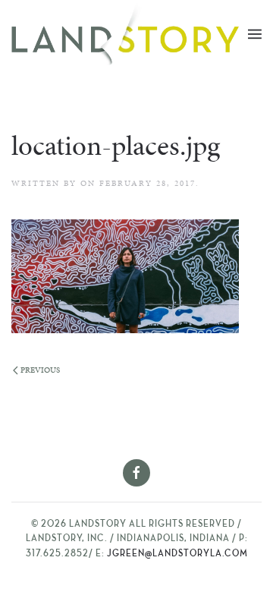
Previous (40, 370)
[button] (255, 34)
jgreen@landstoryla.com (177, 554)
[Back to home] (129, 34)
